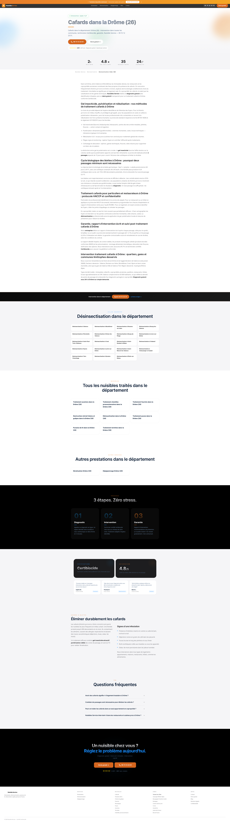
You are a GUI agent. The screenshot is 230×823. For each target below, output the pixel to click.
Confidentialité (194, 803)
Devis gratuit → (95, 42)
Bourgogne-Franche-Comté (159, 799)
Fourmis (117, 801)
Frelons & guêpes (119, 799)
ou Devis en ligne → (136, 296)
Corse (154, 806)
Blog (192, 799)
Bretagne (155, 801)
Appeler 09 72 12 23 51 (132, 2)
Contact (127, 5)
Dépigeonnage (114, 5)
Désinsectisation (104, 5)
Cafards (117, 794)
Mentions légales (195, 801)
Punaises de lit (118, 797)
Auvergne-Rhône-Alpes (158, 797)
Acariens (117, 808)
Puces (116, 806)
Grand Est (155, 808)
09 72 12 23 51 (210, 5)
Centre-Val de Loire (157, 803)
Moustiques (118, 803)
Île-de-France (156, 812)
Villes (121, 5)
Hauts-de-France (157, 810)
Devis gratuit (222, 5)
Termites (117, 810)
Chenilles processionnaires (121, 812)
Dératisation (94, 5)
